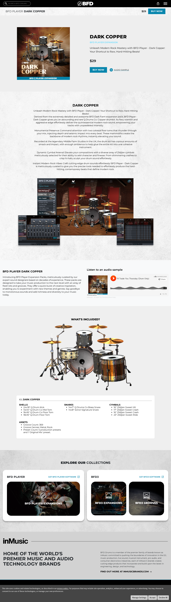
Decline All (163, 597)
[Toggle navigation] (165, 3)
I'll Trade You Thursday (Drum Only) (105, 297)
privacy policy (62, 588)
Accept (153, 597)
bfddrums (90, 297)
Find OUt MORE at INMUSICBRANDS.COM (124, 571)
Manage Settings (139, 597)
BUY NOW (157, 11)
